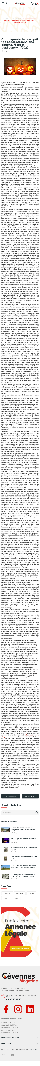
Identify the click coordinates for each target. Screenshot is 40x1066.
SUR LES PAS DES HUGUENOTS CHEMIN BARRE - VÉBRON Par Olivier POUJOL (23, 875)
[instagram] (18, 1009)
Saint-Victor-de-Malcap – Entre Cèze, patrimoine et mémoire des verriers (24, 866)
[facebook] (6, 1009)
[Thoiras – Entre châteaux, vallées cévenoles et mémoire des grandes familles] (5, 829)
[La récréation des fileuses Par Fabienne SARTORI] (5, 849)
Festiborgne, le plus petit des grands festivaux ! (23, 839)
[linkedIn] (30, 1009)
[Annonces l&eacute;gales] (20, 932)
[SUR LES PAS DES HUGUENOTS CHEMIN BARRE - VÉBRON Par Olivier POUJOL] (5, 876)
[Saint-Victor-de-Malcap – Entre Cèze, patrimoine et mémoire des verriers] (5, 867)
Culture (31, 893)
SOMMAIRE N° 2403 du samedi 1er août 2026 (24, 857)
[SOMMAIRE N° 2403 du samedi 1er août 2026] (5, 858)
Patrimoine (19, 893)
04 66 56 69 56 (13, 999)
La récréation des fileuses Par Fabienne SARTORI (24, 848)
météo (16, 898)
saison (6, 898)
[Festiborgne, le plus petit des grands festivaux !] (5, 840)
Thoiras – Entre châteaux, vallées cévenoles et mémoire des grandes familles (23, 829)
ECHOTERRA (33, 1050)
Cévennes (7, 893)
